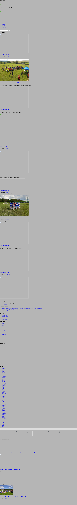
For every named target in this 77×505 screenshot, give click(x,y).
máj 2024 (3, 389)
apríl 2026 (3, 371)
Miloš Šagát (6, 83)
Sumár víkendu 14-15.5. (4, 190)
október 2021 (4, 412)
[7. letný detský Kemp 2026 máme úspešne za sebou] (6, 481)
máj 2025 (3, 379)
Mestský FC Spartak (6, 7)
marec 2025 (3, 381)
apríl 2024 (3, 390)
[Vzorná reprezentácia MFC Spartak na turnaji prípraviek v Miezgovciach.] (14, 80)
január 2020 (3, 425)
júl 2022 (3, 406)
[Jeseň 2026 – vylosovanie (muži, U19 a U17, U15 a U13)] (4, 467)
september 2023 (4, 395)
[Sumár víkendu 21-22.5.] (14, 172)
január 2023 (3, 402)
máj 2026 (3, 370)
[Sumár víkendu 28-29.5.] (14, 107)
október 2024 (4, 385)
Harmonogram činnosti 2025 (6, 318)
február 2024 (3, 391)
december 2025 (4, 374)
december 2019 (4, 426)
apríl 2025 (3, 380)
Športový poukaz (4, 319)
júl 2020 (3, 421)
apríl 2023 (3, 399)
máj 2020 (3, 423)
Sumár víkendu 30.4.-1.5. (4, 245)
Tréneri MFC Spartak (5, 316)
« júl (38, 437)
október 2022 (4, 403)
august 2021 (3, 414)
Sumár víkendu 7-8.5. (4, 217)
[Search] (0, 29)
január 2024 (3, 392)
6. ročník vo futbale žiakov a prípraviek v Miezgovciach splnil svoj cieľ (13, 496)
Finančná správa (4, 27)
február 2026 (3, 373)
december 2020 (4, 417)
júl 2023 (3, 397)
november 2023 (4, 394)
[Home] (0, 19)
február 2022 (3, 410)
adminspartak (7, 56)
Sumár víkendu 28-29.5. (4, 109)
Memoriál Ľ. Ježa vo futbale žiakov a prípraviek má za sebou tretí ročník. (12, 311)
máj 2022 (3, 407)
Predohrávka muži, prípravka (5, 146)
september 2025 (4, 377)
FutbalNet (3, 24)
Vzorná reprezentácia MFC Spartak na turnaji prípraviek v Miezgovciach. (13, 82)
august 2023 (3, 396)
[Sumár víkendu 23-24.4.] (14, 270)
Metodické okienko (4, 317)
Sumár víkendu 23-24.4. (4, 272)
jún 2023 (3, 398)
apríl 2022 (3, 408)
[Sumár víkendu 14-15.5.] (12, 188)
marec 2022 (3, 409)
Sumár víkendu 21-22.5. (4, 174)
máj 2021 (3, 416)
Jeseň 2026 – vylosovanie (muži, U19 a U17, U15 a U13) (10, 309)
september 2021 (4, 413)
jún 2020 (3, 422)
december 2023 (4, 393)
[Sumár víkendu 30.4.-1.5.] (14, 243)
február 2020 (3, 424)
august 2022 (3, 405)
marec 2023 (3, 400)
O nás (2, 23)
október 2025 (4, 376)
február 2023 (3, 401)
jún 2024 (3, 388)
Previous (1, 304)
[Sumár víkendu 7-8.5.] (14, 216)
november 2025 (4, 375)
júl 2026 (3, 369)
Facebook (3, 25)
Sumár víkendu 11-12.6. (4, 54)
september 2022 (4, 404)
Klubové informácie (4, 315)
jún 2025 (3, 378)
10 (5, 432)
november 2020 (4, 418)
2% (2, 26)
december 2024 (4, 383)
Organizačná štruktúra (5, 22)
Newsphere (18, 503)
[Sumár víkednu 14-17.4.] (14, 298)
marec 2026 (3, 372)
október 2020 (4, 419)
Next (7, 304)
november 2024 (4, 384)
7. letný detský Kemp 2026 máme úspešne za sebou (9, 310)
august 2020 (3, 420)
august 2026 (3, 368)
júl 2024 (3, 387)
